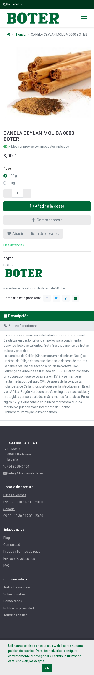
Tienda (21, 34)
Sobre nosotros (14, 594)
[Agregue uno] (27, 193)
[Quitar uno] (7, 193)
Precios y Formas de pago (21, 551)
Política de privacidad (18, 608)
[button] (12, 4)
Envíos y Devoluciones (19, 558)
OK (47, 668)
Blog (6, 538)
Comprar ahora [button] (49, 220)
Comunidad (11, 544)
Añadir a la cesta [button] (49, 206)
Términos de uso (15, 615)
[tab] (47, 316)
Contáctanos (12, 601)
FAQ (6, 565)
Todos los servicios (16, 587)
